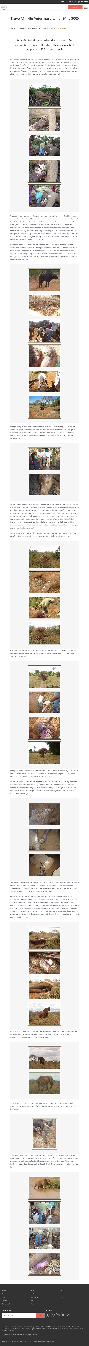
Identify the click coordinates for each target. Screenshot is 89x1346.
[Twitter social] (53, 1316)
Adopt (4, 1297)
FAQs (32, 1300)
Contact (62, 1290)
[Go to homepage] (4, 7)
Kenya (62, 1297)
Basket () (84, 2)
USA (61, 1304)
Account (63, 2)
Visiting (33, 1294)
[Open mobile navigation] (85, 7)
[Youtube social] (63, 1316)
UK (61, 1300)
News (13, 28)
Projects (4, 1290)
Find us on (49, 1310)
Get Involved (6, 1304)
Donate (75, 7)
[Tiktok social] (68, 1316)
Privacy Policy (6, 1341)
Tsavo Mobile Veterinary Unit (28, 28)
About (33, 1304)
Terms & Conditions (17, 1341)
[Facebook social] (48, 1316)
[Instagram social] (58, 1316)
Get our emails (6, 1310)
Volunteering (35, 1297)
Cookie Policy (28, 1341)
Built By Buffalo (49, 1341)
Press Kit (34, 1290)
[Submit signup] (40, 1315)
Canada (62, 1294)
